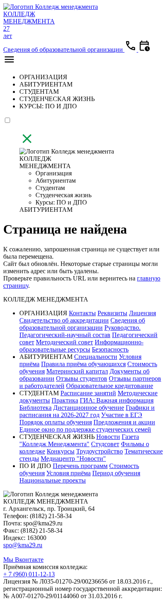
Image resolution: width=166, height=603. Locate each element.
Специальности (95, 356)
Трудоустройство (99, 451)
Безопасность (110, 349)
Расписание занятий (88, 393)
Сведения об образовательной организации (63, 49)
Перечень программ (80, 465)
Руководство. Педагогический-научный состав (80, 331)
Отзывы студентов (81, 378)
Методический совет (64, 342)
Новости (108, 436)
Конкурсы (61, 451)
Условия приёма (68, 473)
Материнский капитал (77, 371)
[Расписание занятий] (144, 49)
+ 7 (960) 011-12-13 (29, 574)
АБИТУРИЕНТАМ (46, 84)
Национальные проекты (52, 480)
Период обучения (116, 473)
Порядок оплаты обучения (55, 422)
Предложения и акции (124, 422)
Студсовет (105, 444)
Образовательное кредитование (109, 385)
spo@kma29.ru (22, 545)
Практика (65, 400)
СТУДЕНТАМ (39, 91)
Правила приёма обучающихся (83, 364)
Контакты (82, 313)
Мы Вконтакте (23, 559)
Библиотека (35, 407)
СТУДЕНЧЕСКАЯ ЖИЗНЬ (57, 98)
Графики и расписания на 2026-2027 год (87, 411)
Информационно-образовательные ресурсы (81, 346)
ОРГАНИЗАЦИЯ (43, 77)
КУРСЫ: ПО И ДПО (48, 106)
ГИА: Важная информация (117, 400)
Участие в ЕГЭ (121, 414)
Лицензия (142, 313)
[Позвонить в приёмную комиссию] (131, 49)
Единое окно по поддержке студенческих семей (85, 429)
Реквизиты (112, 313)
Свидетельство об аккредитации (64, 320)
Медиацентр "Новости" (73, 458)
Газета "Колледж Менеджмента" (79, 440)
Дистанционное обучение (88, 407)
